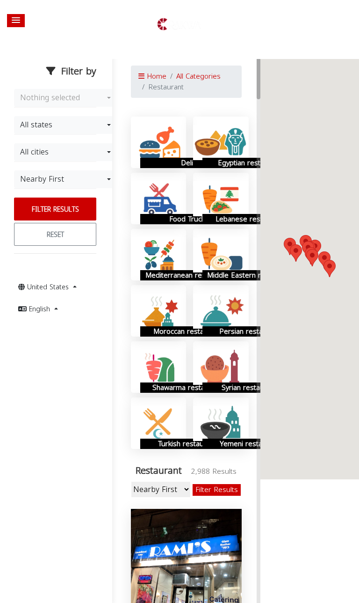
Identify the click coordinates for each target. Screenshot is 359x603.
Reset (55, 234)
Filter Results (55, 209)
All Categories (198, 76)
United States (48, 287)
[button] (16, 20)
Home (155, 76)
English (39, 309)
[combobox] (65, 98)
